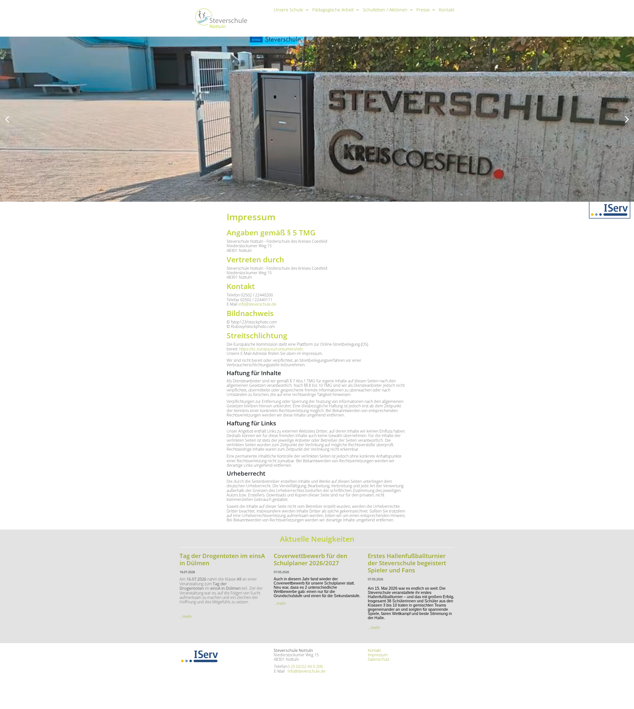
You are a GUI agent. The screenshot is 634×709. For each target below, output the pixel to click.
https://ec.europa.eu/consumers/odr (271, 349)
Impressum (378, 655)
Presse (423, 10)
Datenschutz (378, 659)
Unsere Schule (288, 10)
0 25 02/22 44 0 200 (305, 666)
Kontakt (446, 10)
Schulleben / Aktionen (385, 10)
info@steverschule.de (257, 304)
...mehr (186, 616)
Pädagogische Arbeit (333, 10)
